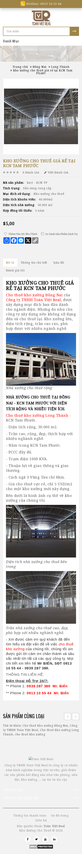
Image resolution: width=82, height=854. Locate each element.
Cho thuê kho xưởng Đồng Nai (45, 725)
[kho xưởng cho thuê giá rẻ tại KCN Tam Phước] (41, 116)
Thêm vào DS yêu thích (22, 234)
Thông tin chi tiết (34, 262)
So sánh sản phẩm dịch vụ (61, 234)
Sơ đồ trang (60, 815)
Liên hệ (41, 820)
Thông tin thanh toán (29, 815)
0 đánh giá (31, 172)
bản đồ (59, 262)
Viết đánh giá (58, 172)
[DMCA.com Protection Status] (41, 846)
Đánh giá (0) (15, 270)
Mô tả (10, 262)
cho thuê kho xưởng (30, 734)
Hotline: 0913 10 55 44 (43, 4)
